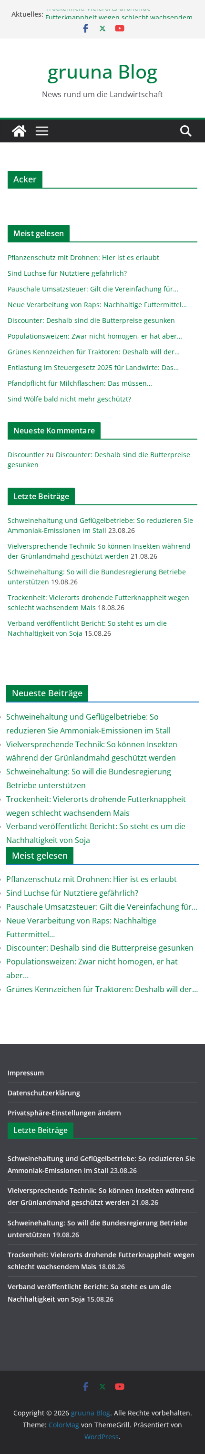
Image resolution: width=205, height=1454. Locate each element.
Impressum (26, 1072)
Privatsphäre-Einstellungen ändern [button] (64, 1112)
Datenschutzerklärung (44, 1092)
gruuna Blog (102, 71)
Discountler (26, 454)
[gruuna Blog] (19, 131)
